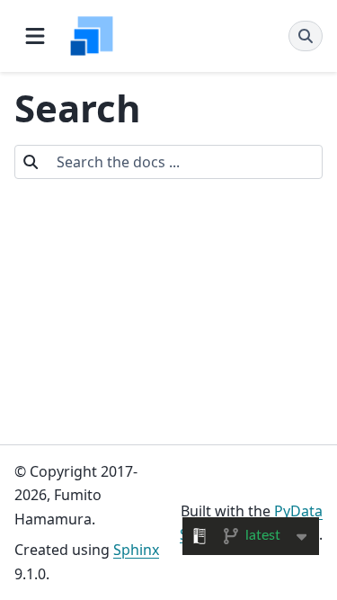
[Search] (305, 36)
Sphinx (136, 550)
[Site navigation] (35, 36)
